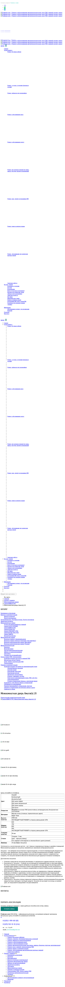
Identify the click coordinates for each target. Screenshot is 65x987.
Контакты (6, 314)
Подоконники (8, 663)
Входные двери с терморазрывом (15, 639)
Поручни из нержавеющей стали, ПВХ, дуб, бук (22, 678)
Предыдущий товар (7, 697)
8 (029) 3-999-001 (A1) (7, 894)
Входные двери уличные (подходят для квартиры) (20, 641)
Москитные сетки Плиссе (12, 660)
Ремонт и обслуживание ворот (15, 114)
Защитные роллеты (12, 295)
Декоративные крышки (15, 668)
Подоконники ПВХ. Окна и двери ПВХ (16, 301)
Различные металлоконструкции (16, 303)
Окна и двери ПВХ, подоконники (11, 657)
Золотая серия (11, 670)
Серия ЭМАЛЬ (8, 634)
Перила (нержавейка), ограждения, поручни (18, 686)
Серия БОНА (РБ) (9, 629)
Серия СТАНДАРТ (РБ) (11, 631)
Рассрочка (6, 312)
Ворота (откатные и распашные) (15, 291)
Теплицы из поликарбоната (12, 655)
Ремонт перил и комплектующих (16, 226)
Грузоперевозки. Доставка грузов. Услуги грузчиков (17, 620)
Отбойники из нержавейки (12, 684)
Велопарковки (11, 289)
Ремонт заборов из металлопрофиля (17, 93)
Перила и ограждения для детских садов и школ (19, 687)
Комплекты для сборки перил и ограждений (18, 683)
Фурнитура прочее (10, 636)
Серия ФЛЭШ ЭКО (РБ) (11, 632)
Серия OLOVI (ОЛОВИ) (11, 626)
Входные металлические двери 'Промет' (17, 644)
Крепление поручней (14, 671)
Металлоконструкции (7, 645)
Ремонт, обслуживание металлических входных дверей (25, 950)
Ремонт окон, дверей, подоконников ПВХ (18, 199)
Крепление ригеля (13, 673)
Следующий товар (19, 697)
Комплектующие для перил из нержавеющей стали (20, 666)
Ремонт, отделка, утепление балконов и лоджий (22, 939)
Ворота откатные (9, 616)
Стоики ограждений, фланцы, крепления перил (22, 681)
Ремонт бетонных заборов (14, 52)
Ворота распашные (10, 618)
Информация (7, 307)
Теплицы (9, 304)
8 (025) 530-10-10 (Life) (8, 896)
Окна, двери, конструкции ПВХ (14, 662)
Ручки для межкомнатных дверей (15, 624)
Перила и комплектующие (14, 300)
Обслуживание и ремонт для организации (18, 309)
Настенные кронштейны (15, 674)
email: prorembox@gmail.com (9, 898)
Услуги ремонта (8, 50)
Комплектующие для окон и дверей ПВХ (17, 658)
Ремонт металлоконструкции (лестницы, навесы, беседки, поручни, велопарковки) (18, 170)
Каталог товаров (8, 284)
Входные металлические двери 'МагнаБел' (17, 642)
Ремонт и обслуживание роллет (15, 142)
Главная (6, 49)
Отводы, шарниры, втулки (15, 676)
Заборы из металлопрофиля (14, 294)
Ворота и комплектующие (9, 615)
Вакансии (9, 310)
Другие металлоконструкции (13, 650)
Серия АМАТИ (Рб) (10, 603)
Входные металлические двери (15, 292)
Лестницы (10, 297)
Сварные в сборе (9, 689)
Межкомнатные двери (13, 298)
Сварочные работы (12, 283)
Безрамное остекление (13, 286)
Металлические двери (8, 637)
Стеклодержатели (13, 679)
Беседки (9, 287)
